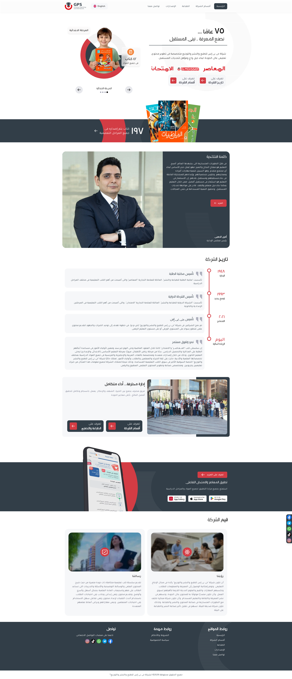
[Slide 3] (102, 92)
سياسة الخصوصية (159, 640)
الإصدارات (171, 6)
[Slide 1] (107, 92)
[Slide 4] (100, 92)
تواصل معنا (154, 6)
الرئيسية (221, 6)
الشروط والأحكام (160, 635)
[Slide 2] (105, 92)
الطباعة (186, 6)
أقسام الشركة (203, 6)
